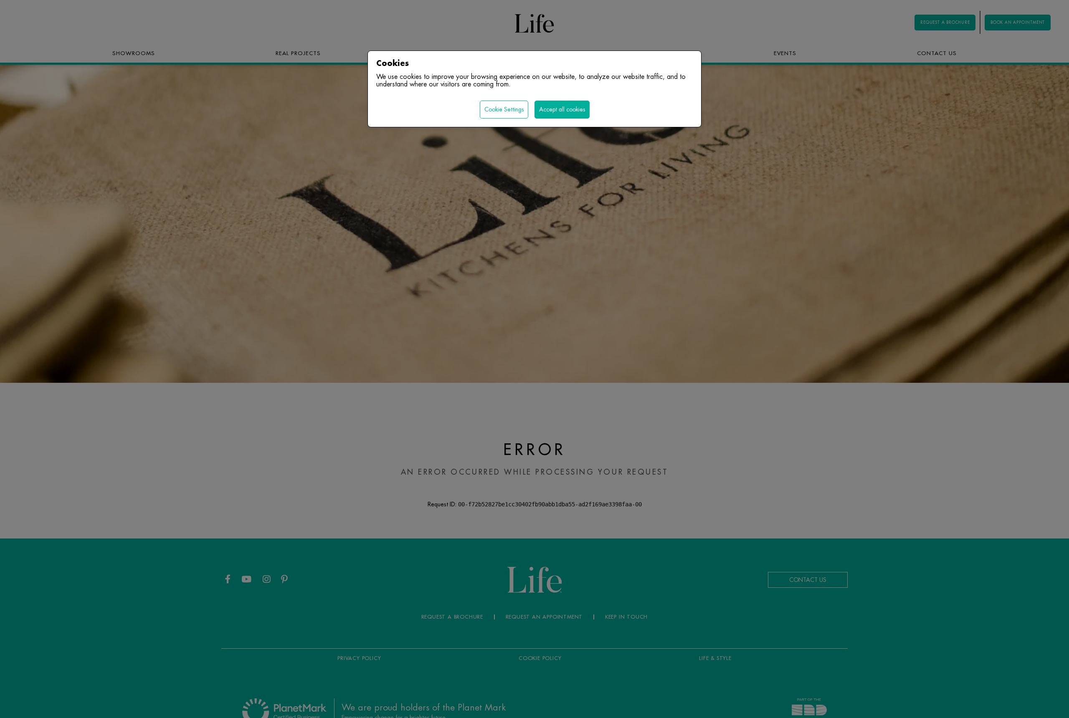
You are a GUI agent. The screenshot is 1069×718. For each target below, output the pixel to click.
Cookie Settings (504, 109)
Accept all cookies (562, 109)
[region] (534, 359)
